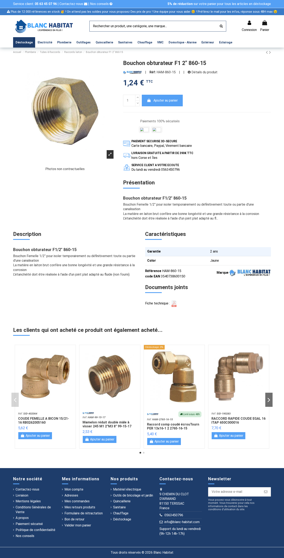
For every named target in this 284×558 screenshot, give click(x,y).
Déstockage (122, 519)
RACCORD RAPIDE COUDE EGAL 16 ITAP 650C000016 (238, 420)
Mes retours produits (79, 507)
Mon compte (73, 489)
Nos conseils (100, 4)
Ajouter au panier (165, 100)
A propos (22, 518)
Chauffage (120, 513)
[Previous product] (267, 52)
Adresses (71, 495)
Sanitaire (119, 507)
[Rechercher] (221, 26)
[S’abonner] (266, 491)
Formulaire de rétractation (83, 513)
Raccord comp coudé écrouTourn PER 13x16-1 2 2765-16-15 (173, 426)
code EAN (152, 276)
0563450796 (173, 515)
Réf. (27, 413)
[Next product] (270, 52)
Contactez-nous (71, 4)
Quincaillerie (122, 501)
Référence (153, 271)
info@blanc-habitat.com (182, 522)
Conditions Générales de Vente (33, 509)
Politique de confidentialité (35, 530)
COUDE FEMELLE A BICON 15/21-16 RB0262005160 (43, 420)
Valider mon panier (77, 525)
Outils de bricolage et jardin (133, 495)
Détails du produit (204, 72)
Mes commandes (77, 501)
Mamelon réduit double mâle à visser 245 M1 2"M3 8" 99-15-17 (107, 424)
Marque (222, 273)
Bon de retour (74, 519)
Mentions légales (28, 501)
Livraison (22, 495)
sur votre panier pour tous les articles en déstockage (219, 4)
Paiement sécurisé (29, 524)
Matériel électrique (127, 489)
